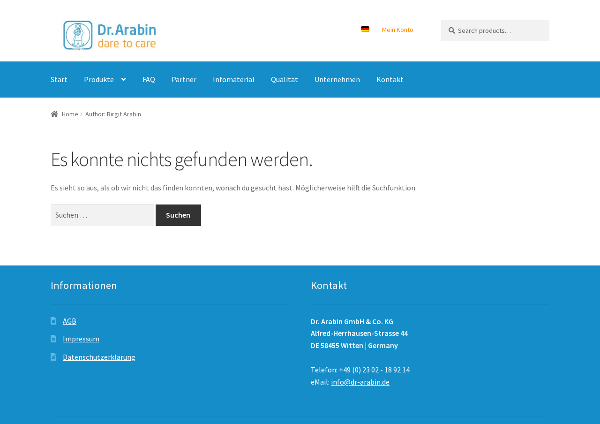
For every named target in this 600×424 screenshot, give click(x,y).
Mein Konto (397, 29)
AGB (69, 321)
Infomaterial (234, 79)
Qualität (284, 79)
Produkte (99, 79)
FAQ (148, 79)
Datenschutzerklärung (99, 357)
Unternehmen (337, 79)
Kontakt (390, 79)
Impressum (81, 338)
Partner (184, 79)
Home (70, 114)
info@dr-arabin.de (360, 381)
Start (59, 79)
